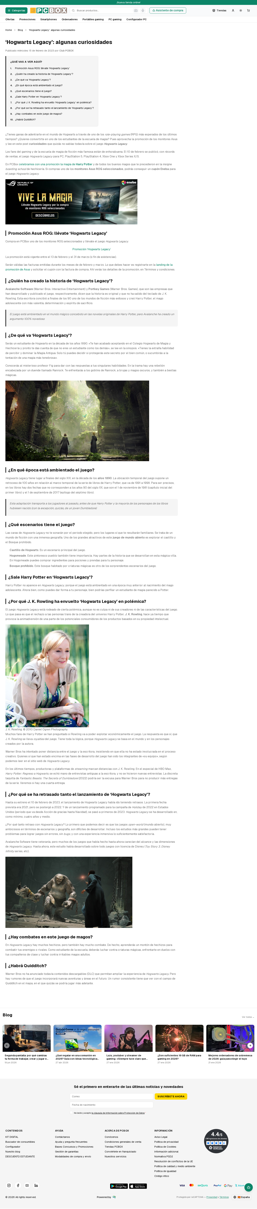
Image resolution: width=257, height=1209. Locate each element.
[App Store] (138, 1186)
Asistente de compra (169, 10)
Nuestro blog (12, 1151)
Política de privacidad (166, 1141)
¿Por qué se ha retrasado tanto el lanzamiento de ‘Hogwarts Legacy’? (54, 108)
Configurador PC (136, 19)
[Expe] (114, 1197)
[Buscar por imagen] (136, 10)
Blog (20, 30)
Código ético (161, 1176)
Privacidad (211, 1197)
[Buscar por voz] (143, 10)
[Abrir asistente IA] (248, 1187)
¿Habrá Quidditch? (25, 119)
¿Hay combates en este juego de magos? (38, 113)
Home (8, 30)
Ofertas (10, 19)
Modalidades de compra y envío (73, 1156)
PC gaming (115, 19)
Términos (224, 1197)
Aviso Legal (160, 1137)
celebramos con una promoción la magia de (55, 164)
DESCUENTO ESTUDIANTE (20, 1156)
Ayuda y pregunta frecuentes (71, 1141)
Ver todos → (248, 1017)
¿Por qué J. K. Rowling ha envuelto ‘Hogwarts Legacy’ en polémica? (53, 102)
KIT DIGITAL (11, 1137)
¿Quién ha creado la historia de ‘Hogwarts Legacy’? (44, 74)
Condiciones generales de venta (123, 1141)
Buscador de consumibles (20, 1141)
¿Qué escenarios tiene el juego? (33, 91)
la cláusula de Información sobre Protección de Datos (118, 1113)
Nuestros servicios (115, 1156)
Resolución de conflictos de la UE (173, 1161)
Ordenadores (70, 19)
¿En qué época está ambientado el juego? (39, 85)
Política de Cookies (165, 1146)
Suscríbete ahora (171, 1096)
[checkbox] (71, 1112)
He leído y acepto (110, 1113)
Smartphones (48, 19)
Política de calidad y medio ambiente (174, 1166)
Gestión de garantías (66, 1151)
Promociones (27, 19)
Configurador (12, 1146)
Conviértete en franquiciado (120, 1151)
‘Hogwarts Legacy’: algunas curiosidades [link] (52, 30)
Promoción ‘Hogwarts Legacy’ (91, 249)
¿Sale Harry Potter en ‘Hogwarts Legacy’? (38, 96)
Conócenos (111, 1137)
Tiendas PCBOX (114, 1146)
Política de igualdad (165, 1171)
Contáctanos (62, 1137)
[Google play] (119, 1186)
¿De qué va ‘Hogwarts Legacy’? (33, 79)
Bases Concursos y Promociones (74, 1146)
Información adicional (166, 1151)
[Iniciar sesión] (233, 10)
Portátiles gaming (93, 19)
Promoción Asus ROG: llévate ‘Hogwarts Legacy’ (42, 68)
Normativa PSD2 (163, 1156)
